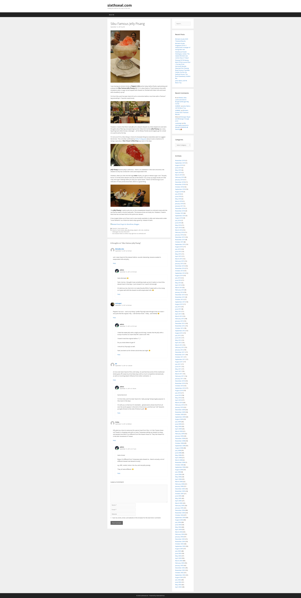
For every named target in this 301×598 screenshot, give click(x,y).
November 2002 (180, 570)
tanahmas (146, 230)
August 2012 (179, 333)
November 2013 (180, 297)
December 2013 (180, 295)
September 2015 (180, 244)
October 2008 (179, 443)
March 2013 (179, 316)
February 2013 (179, 319)
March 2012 (179, 345)
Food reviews (121, 228)
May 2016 (178, 225)
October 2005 (179, 493)
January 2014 (179, 292)
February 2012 (179, 347)
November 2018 (180, 184)
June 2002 (178, 582)
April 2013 (178, 314)
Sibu (126, 228)
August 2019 (179, 165)
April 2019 (178, 172)
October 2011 (179, 357)
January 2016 (179, 235)
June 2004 (178, 525)
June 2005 (178, 496)
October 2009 (179, 414)
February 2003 (179, 563)
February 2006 (179, 484)
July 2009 (178, 422)
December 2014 (180, 266)
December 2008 (180, 438)
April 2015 (178, 256)
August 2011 (179, 362)
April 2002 (178, 587)
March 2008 (179, 460)
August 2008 (179, 448)
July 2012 (178, 335)
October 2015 (179, 242)
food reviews (120, 230)
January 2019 (179, 180)
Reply (114, 263)
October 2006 (179, 465)
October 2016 (179, 213)
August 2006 (179, 469)
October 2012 (179, 328)
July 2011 (178, 364)
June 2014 (178, 280)
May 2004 (178, 527)
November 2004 (180, 513)
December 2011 (180, 352)
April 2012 (178, 342)
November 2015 (180, 239)
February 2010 (179, 405)
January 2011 (179, 378)
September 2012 (180, 331)
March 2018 (179, 201)
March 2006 (179, 481)
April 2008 (178, 457)
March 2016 (179, 230)
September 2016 (180, 216)
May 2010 (178, 398)
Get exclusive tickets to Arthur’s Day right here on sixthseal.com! (129, 233)
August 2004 (179, 520)
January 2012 (179, 350)
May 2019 (178, 170)
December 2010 (180, 381)
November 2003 (180, 541)
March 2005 (179, 503)
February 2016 (179, 232)
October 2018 (179, 187)
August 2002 (179, 577)
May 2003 (178, 556)
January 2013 (179, 321)
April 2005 (178, 501)
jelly (126, 230)
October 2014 (179, 271)
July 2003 (178, 551)
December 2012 (180, 323)
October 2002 (179, 572)
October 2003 (179, 544)
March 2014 (179, 287)
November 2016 (180, 211)
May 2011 (178, 369)
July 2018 (178, 194)
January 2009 (179, 436)
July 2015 (178, 249)
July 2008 (178, 450)
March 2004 (179, 532)
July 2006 (178, 472)
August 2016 (179, 218)
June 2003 (178, 553)
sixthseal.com (119, 5)
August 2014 (179, 275)
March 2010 (179, 402)
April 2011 (178, 371)
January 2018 (179, 203)
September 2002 (180, 575)
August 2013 (179, 304)
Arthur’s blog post (140, 139)
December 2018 (180, 182)
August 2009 (179, 419)
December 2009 (180, 410)
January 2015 (179, 263)
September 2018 (180, 189)
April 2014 (178, 285)
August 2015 (179, 247)
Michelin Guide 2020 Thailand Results (181, 112)
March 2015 (179, 259)
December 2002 (180, 568)
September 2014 (180, 273)
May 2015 (178, 254)
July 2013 (178, 307)
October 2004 (179, 515)
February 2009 (179, 434)
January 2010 (179, 407)
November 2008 (180, 441)
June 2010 (178, 395)
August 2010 (179, 390)
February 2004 (179, 534)
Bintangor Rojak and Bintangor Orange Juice (182, 119)
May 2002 (178, 585)
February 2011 (179, 376)
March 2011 (179, 374)
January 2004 (179, 537)
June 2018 (178, 196)
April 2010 (178, 400)
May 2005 (178, 498)
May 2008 (178, 455)
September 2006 (180, 467)
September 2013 (180, 302)
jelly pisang (130, 230)
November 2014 (180, 268)
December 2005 (180, 489)
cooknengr (178, 123)
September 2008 (180, 446)
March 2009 (179, 431)
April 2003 (178, 558)
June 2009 (178, 424)
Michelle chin (119, 249)
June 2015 (178, 251)
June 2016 (178, 223)
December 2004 (180, 510)
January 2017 (179, 206)
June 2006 (178, 474)
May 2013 (178, 311)
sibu (142, 230)
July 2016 (178, 220)
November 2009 (180, 412)
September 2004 (180, 517)
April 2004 (178, 529)
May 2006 (178, 477)
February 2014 (179, 290)
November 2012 (180, 326)
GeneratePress (160, 595)
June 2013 (178, 309)
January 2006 (179, 486)
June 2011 (178, 366)
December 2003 (180, 539)
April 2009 (178, 429)
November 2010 (180, 383)
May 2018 (178, 199)
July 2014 (178, 278)
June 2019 (178, 168)
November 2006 (180, 462)
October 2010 (179, 386)
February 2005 (179, 505)
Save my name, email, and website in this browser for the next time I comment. (136, 518)
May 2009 (178, 426)
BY (116, 364)
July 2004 (178, 522)
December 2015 (180, 237)
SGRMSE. (178, 106)
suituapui (118, 303)
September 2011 (180, 359)
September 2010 (180, 388)
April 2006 (178, 479)
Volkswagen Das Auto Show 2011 (121, 232)
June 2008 (178, 453)
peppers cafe (137, 230)
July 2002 (178, 580)
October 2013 (179, 299)
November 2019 (180, 160)
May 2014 (178, 283)
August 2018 (179, 192)
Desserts (114, 228)
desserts (114, 230)
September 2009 (180, 417)
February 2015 (179, 261)
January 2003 (179, 565)
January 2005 (179, 508)
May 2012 (178, 340)
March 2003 (179, 561)
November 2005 (180, 491)
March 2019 (179, 175)
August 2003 (179, 549)
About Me (111, 14)
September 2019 (180, 163)
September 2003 (180, 546)
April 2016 (178, 227)
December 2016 (180, 208)
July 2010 (178, 393)
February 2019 (179, 177)
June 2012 (178, 338)
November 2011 (180, 354)
